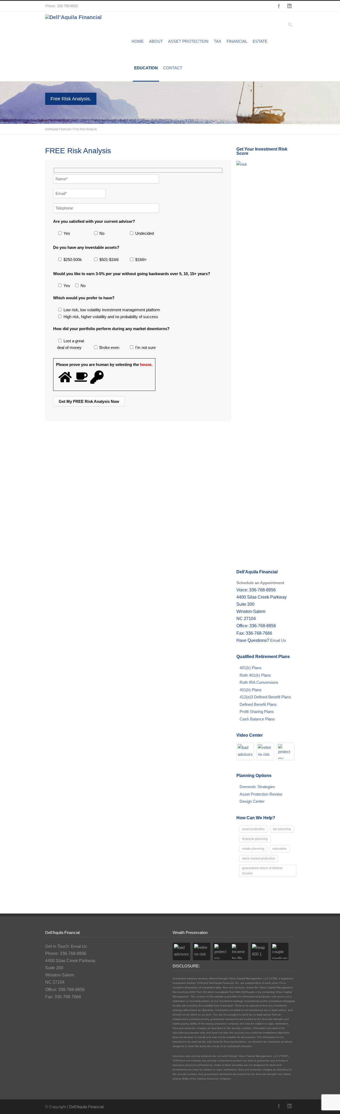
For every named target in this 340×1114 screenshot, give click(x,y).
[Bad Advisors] (245, 751)
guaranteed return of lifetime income (262, 870)
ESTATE (260, 41)
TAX (217, 41)
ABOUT (156, 41)
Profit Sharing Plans (257, 711)
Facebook (279, 6)
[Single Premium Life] (285, 751)
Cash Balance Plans (257, 719)
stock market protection (258, 858)
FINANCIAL (237, 41)
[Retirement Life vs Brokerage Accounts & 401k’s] (279, 951)
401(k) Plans (251, 667)
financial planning (255, 839)
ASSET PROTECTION (188, 41)
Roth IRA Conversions (259, 682)
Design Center (252, 801)
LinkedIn (289, 6)
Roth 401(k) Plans (255, 675)
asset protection (253, 829)
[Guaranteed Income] (239, 951)
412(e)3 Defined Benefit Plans (265, 697)
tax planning (282, 829)
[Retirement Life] (265, 751)
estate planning (253, 849)
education (280, 849)
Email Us (277, 640)
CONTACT (172, 68)
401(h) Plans (251, 690)
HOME (137, 41)
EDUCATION (146, 68)
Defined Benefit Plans (258, 704)
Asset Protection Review (261, 794)
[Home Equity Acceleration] (259, 951)
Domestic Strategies (257, 786)
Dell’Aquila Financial (57, 129)
